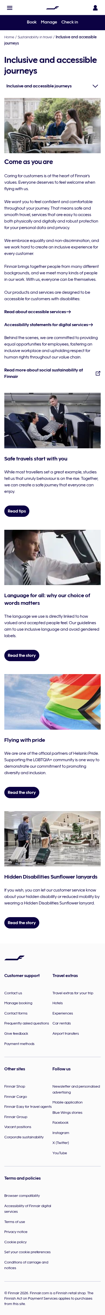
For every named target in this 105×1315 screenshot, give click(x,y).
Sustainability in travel (35, 37)
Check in (69, 22)
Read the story (22, 655)
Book (32, 22)
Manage (49, 22)
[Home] (52, 8)
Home (9, 37)
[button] (9, 7)
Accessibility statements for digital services (46, 324)
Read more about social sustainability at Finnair (43, 373)
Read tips (17, 511)
